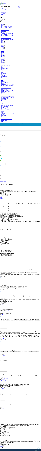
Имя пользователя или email (3, 127)
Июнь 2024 (2, 59)
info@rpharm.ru (3, 355)
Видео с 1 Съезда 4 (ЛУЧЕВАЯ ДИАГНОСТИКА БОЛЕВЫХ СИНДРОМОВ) (6, 26)
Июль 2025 (2, 52)
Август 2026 (2, 45)
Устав (2, 112)
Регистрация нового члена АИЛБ (4, 110)
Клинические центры (3, 12)
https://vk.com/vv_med (3, 380)
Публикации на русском (3, 42)
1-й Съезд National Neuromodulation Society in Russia (6, 65)
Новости (19, 6)
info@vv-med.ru (6, 378)
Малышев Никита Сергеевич (4, 95)
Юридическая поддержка (5, 11)
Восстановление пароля (3, 77)
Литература (5, 10)
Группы (2, 80)
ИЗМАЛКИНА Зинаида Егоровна (4, 82)
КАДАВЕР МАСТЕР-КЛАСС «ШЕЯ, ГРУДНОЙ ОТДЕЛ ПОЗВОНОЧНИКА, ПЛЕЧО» (7, 89)
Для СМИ (19, 7)
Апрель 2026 (2, 47)
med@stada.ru (3, 314)
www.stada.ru (8, 310)
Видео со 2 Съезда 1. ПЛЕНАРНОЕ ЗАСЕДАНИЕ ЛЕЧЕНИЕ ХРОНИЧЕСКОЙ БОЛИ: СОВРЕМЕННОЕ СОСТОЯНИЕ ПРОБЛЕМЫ (7, 33)
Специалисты (4, 13)
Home (2, 0)
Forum (2, 67)
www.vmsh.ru (1, 197)
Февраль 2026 (2, 48)
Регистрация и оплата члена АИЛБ (5, 109)
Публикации (2, 41)
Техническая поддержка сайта (3, 181)
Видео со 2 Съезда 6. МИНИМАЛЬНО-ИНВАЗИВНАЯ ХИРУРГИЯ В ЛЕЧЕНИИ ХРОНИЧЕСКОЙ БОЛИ (7, 39)
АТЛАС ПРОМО (3, 75)
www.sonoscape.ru (2, 446)
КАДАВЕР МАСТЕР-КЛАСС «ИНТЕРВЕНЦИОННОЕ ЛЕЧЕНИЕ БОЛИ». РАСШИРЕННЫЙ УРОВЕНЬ (7, 85)
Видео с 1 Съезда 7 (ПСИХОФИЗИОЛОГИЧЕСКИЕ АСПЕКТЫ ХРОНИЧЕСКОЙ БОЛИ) (6, 30)
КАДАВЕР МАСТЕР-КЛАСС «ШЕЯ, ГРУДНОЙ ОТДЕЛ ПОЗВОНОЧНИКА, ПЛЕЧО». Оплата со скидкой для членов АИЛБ (7, 90)
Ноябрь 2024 (2, 56)
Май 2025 (2, 53)
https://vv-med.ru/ (3, 379)
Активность (2, 74)
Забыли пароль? (3, 81)
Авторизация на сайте (3, 73)
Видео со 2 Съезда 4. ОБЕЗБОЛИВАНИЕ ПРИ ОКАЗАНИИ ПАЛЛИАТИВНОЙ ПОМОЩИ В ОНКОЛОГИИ (6, 37)
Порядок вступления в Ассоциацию (5, 107)
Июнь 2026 (2, 46)
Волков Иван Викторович (4, 76)
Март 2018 (2, 62)
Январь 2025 (2, 55)
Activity (2, 66)
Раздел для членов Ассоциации (4, 108)
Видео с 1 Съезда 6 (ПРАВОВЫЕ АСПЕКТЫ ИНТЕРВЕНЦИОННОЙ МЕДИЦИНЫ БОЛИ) (6, 28)
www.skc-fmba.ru (3, 388)
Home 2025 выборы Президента (4, 68)
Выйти (2, 78)
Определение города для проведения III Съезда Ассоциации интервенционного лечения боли (7, 103)
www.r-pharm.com (3, 338)
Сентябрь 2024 (2, 57)
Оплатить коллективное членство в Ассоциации (6, 101)
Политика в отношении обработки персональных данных (7, 105)
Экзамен (2, 8)
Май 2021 (2, 61)
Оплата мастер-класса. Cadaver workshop (5, 100)
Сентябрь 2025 (2, 51)
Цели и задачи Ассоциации (4, 114)
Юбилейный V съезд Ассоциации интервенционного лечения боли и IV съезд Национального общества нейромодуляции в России (6, 119)
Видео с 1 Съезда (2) (3, 25)
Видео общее (2, 24)
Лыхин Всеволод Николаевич (4, 94)
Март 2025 (2, 54)
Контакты (2, 14)
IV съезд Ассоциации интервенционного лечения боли (7, 69)
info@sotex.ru (3, 407)
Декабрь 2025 (2, 49)
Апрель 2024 (2, 60)
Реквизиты (2, 111)
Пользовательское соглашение (4, 106)
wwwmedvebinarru (2, 198)
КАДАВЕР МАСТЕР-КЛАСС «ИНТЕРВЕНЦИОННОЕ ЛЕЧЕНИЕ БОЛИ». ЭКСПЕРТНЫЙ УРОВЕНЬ (7, 86)
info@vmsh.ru (1, 196)
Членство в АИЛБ (4, 9)
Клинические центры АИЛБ (4, 92)
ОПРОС (2, 104)
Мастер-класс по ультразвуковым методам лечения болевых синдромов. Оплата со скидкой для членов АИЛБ (7, 97)
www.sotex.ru (3, 408)
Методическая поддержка (4, 99)
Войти (2, 2)
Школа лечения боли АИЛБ (4, 115)
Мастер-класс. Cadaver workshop (4, 98)
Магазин (2, 1)
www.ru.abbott (3, 304)
